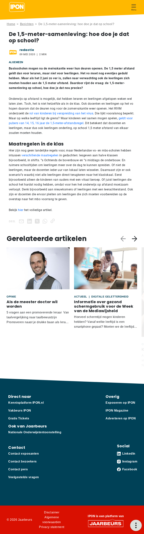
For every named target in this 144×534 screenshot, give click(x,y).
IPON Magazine (117, 410)
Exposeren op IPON (120, 402)
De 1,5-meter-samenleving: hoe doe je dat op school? (76, 24)
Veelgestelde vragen (23, 477)
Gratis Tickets (18, 418)
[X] (38, 220)
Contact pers (18, 469)
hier (20, 210)
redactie (27, 50)
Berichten (27, 24)
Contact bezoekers (22, 461)
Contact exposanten (23, 453)
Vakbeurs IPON (19, 410)
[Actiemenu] (136, 525)
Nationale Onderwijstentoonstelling (34, 432)
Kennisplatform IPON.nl (26, 402)
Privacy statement (51, 527)
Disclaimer (51, 512)
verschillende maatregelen (40, 155)
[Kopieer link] (53, 221)
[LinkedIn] (30, 220)
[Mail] (22, 221)
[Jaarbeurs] (105, 523)
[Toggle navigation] (133, 7)
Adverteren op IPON (121, 418)
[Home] (17, 7)
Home (11, 24)
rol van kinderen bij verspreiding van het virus (61, 113)
